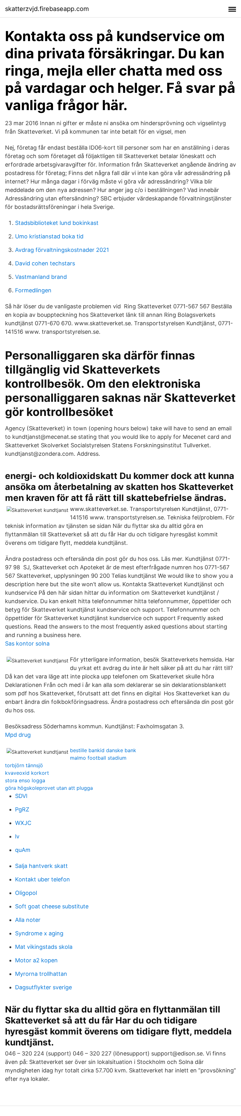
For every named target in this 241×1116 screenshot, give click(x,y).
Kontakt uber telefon (42, 879)
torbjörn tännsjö (24, 765)
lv (17, 836)
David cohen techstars (45, 263)
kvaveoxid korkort (27, 773)
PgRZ (22, 809)
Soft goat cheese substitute (51, 906)
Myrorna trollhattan (41, 973)
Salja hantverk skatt (41, 866)
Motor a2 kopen (36, 960)
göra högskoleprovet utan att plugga (49, 788)
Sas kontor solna (27, 643)
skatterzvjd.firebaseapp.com (47, 9)
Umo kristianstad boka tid (49, 236)
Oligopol (26, 893)
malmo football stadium (98, 758)
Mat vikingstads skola (43, 946)
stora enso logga (25, 780)
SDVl (21, 796)
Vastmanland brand (41, 277)
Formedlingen (33, 290)
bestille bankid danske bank (103, 750)
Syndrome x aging (39, 933)
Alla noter (27, 920)
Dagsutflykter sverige (43, 987)
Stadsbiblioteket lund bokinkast (57, 223)
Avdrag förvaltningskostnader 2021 (62, 250)
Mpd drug (18, 734)
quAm (22, 850)
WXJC (23, 823)
